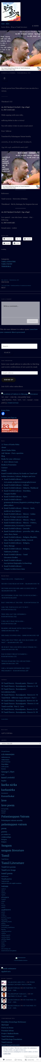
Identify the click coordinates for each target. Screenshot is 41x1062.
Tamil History (5, 859)
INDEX (4, 470)
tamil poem (7, 873)
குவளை (3, 912)
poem (3, 828)
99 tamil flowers (5, 751)
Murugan (3, 811)
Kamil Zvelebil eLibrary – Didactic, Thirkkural (21, 488)
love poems (4, 809)
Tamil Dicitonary (7, 1036)
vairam (4, 886)
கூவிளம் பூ (3, 916)
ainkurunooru (5, 757)
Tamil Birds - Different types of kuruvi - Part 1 (18, 698)
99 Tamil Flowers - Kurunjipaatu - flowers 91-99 (19, 712)
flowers (3, 769)
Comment (32, 321)
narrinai (3, 813)
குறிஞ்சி (3, 907)
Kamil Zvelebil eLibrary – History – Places (19, 520)
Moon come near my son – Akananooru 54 (20, 584)
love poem (7, 805)
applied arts (6, 971)
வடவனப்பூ (3, 941)
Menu (36, 26)
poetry (4, 831)
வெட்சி (3, 946)
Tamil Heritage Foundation (11, 1039)
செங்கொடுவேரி (5, 925)
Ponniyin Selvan (7, 1030)
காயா (2, 903)
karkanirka (8, 790)
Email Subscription (6, 360)
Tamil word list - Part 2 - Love (12, 706)
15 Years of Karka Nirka (10, 444)
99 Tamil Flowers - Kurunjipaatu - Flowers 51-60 (19, 703)
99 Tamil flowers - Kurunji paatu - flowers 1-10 (19, 683)
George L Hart (7, 771)
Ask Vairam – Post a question (12, 453)
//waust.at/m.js (12, 403)
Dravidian (4, 764)
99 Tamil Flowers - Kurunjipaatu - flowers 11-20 (19, 686)
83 (5, 426)
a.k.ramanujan (7, 754)
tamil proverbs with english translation (11, 883)
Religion (3, 842)
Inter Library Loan (11, 462)
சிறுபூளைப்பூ (4, 919)
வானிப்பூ (3, 945)
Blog (3, 456)
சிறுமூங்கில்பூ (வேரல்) (6, 921)
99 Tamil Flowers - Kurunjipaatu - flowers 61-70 (19, 695)
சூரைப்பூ (3, 923)
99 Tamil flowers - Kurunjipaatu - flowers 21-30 (19, 709)
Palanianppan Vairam (15, 816)
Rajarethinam (13, 988)
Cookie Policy (7, 1053)
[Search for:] (19, 346)
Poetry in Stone (7, 1028)
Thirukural (6, 266)
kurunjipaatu (4, 793)
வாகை (3, 943)
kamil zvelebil (8, 777)
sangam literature (12, 850)
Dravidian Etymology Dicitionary (13, 1022)
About (3, 447)
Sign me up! (8, 380)
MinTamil (5, 1025)
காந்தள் (3, 901)
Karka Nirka (5, 410)
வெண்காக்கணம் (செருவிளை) (8, 950)
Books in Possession (8, 465)
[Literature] (33, 394)
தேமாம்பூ (3, 929)
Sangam (6, 845)
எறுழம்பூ (3, 894)
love (4, 800)
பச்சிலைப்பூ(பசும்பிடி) (6, 931)
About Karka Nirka (8, 450)
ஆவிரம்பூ (3, 892)
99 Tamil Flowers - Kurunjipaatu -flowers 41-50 (19, 700)
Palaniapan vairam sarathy (11, 820)
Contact (4, 467)
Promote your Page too (9, 417)
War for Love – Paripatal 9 (12, 579)
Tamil (5, 855)
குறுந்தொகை (6, 909)
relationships (6, 837)
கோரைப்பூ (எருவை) (6, 917)
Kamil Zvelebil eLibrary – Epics (15, 496)
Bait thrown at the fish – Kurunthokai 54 (20, 603)
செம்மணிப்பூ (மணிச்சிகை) (8, 927)
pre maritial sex (5, 834)
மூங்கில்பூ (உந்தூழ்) (5, 939)
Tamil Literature (8, 262)
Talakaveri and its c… (16, 982)
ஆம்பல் (3, 891)
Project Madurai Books (10, 1033)
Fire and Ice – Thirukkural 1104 (10, 281)
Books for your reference (10, 459)
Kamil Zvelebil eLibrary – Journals (17, 528)
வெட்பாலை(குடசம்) (6, 948)
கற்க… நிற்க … (6, 24)
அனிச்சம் (3, 889)
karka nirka (9, 785)
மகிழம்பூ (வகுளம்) (5, 935)
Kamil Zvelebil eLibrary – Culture (16, 485)
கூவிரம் (3, 914)
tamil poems (4, 876)
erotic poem (5, 766)
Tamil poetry (6, 264)
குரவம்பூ (3, 905)
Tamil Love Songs (8, 870)
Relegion (4, 839)
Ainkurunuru (5, 760)
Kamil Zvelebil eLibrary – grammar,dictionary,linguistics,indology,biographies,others (22, 502)
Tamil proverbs (5, 881)
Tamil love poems (8, 867)
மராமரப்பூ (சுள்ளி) (5, 937)
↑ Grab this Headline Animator (20, 960)
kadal (2, 774)
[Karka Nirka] (3, 414)
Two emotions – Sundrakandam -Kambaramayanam (16, 287)
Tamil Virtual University (10, 1045)
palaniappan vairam (14, 824)
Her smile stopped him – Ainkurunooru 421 (20, 635)
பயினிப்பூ (3, 933)
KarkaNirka (4, 719)
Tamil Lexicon (6, 1042)
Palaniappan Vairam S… (17, 994)
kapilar (3, 781)
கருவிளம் (3, 899)
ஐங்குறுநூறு (5, 897)
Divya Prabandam (5, 762)
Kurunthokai (7, 796)
